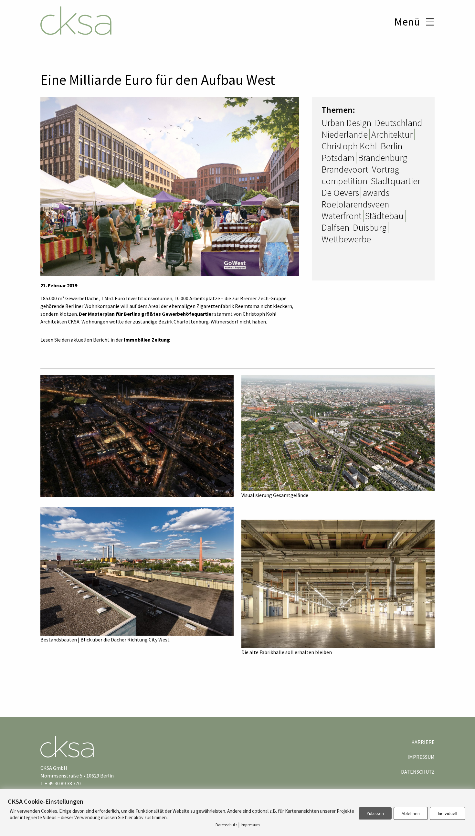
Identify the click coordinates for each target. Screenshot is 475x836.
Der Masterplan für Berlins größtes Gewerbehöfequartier (146, 314)
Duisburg (369, 227)
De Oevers (340, 192)
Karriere (423, 742)
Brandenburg (382, 158)
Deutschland (398, 123)
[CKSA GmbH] (75, 21)
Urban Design (346, 123)
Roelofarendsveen (355, 204)
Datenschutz (418, 771)
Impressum (421, 757)
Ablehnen (411, 813)
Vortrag (385, 169)
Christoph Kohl (349, 146)
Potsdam (338, 158)
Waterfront (342, 216)
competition (344, 181)
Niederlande (345, 134)
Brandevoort (345, 169)
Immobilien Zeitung (147, 339)
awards (376, 192)
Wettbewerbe (346, 239)
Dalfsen (335, 227)
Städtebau (384, 216)
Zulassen (375, 813)
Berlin (391, 146)
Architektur (392, 134)
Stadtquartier (395, 181)
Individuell (447, 813)
